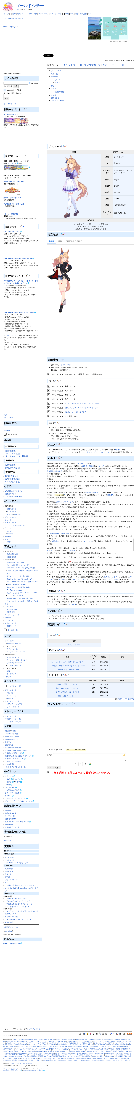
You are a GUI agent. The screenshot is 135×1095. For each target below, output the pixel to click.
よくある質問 (11, 511)
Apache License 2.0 (43, 1069)
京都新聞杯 (64, 533)
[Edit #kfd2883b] (72, 703)
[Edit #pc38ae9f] (24, 109)
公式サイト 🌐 (10, 776)
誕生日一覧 (7, 840)
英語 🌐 (9, 784)
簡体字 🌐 (18, 782)
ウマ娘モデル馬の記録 (13, 747)
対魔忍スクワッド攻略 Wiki (122, 1058)
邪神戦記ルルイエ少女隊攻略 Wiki (21, 1060)
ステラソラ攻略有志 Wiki (120, 1056)
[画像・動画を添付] (90, 764)
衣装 (6, 539)
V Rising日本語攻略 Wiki (74, 1046)
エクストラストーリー (13, 721)
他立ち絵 (54, 74)
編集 (14, 14)
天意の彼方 (9, 871)
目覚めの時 (9, 922)
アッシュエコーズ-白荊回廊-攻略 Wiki (96, 1050)
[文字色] (76, 764)
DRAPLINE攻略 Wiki (60, 1060)
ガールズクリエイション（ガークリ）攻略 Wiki (38, 1050)
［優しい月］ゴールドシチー (68, 696)
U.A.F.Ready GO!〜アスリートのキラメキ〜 (22, 582)
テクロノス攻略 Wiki (108, 1058)
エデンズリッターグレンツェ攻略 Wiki (58, 1043)
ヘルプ (90, 14)
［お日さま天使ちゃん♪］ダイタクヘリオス (20, 885)
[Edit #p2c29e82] (61, 590)
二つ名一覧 (9, 620)
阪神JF (110, 495)
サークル (8, 528)
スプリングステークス (64, 502)
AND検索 (34, 83)
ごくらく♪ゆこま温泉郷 (15, 595)
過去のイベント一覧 (12, 736)
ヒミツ (57, 83)
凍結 (30, 14)
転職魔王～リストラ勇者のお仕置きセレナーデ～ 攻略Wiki (76, 1051)
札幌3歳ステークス (92, 493)
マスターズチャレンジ (11, 114)
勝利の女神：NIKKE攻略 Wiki (90, 1046)
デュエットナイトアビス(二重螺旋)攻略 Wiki (117, 1055)
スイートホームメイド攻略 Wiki (60, 1050)
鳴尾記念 (55, 541)
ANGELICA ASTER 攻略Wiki (19, 1055)
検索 (76, 14)
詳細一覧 (10, 693)
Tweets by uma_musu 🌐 (12, 943)
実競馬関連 (9, 745)
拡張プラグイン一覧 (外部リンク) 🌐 (18, 821)
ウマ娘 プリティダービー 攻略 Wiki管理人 (20, 1063)
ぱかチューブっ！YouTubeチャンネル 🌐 (19, 801)
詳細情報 (54, 77)
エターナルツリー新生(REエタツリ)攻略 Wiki (51, 1058)
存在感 (7, 877)
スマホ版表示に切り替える (13, 18)
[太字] (85, 764)
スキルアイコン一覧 (12, 827)
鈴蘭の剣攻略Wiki (22, 1053)
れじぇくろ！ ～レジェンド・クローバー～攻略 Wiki (42, 1044)
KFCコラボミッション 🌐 (13, 231)
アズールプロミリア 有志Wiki (27, 1051)
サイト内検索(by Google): (13, 93)
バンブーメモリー (66, 365)
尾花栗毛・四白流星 (54, 471)
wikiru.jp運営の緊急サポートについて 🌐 (34, 1070)
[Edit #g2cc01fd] (57, 380)
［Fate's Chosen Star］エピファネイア (19, 919)
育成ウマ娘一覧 (10, 690)
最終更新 (83, 14)
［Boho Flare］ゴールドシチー (76, 412)
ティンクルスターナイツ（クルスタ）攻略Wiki (82, 1048)
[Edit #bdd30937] (64, 624)
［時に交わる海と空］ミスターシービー (19, 904)
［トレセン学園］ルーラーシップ (17, 898)
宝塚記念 (71, 551)
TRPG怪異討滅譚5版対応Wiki (83, 1058)
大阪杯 (117, 450)
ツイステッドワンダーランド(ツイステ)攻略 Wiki (41, 1041)
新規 (67, 14)
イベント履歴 (8, 417)
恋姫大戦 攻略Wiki (97, 1058)
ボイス (57, 80)
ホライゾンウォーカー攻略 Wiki (29, 1058)
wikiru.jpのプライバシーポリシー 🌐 (12, 1070)
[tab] (51, 241)
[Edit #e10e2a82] (21, 226)
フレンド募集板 (12, 453)
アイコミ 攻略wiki (69, 1058)
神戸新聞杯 (54, 533)
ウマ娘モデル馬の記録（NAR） (16, 750)
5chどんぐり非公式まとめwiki (63, 1053)
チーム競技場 (10, 641)
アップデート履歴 (11, 734)
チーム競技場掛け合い (14, 643)
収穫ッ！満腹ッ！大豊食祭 (16, 584)
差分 (35, 14)
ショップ (8, 520)
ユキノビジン (105, 452)
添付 (51, 14)
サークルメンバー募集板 (16, 456)
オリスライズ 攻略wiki (117, 1051)
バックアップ (43, 14)
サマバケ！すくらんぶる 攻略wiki (101, 1051)
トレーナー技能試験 (11, 214)
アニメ (53, 86)
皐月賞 (84, 466)
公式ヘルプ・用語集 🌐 (13, 793)
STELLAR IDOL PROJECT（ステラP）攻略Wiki (80, 1056)
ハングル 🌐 (18, 779)
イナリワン (51, 551)
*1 (70, 562)
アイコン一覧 (11, 695)
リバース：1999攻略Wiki (102, 1048)
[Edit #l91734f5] (23, 155)
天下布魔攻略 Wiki (62, 1044)
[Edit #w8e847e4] (63, 146)
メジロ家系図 (10, 764)
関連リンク (55, 98)
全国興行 (8, 542)
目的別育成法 (11, 557)
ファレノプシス (10, 860)
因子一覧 (8, 617)
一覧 (72, 14)
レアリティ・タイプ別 (14, 704)
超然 (6, 882)
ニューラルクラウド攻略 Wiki (19, 1044)
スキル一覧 (9, 606)
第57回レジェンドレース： (13, 198)
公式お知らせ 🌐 (11, 787)
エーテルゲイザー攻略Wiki (62, 1048)
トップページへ (11, 104)
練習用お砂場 (10, 824)
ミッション (9, 531)
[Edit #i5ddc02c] (61, 234)
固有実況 (8, 676)
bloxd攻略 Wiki (7, 1060)
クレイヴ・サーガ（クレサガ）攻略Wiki (43, 1048)
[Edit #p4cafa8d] (59, 457)
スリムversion (12, 609)
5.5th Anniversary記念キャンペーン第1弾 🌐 (20, 312)
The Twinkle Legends (14, 590)
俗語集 (13, 731)
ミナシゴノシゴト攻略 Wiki (39, 1043)
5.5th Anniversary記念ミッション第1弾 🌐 (19, 258)
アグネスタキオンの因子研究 (14, 204)
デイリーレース (12, 335)
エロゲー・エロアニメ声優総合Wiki (103, 1056)
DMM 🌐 (10, 779)
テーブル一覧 (10, 816)
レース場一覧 (13, 630)
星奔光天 (8, 874)
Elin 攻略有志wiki (32, 1055)
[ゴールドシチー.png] (74, 186)
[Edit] (26, 109)
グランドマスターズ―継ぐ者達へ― (19, 576)
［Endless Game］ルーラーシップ (17, 901)
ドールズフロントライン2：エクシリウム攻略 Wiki (53, 1046)
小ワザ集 (10, 514)
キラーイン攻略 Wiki (36, 1060)
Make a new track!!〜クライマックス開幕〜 (22, 568)
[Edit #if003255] (59, 610)
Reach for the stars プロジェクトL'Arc (20, 579)
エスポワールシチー (111, 577)
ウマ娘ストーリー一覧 (13, 719)
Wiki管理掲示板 (12, 482)
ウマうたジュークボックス (16, 525)
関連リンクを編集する (126, 699)
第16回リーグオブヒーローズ (14, 181)
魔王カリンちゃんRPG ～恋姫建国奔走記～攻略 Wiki (52, 1055)
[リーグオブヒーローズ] (12, 190)
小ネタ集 (17, 514)
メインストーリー (11, 716)
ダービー (102, 466)
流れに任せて (10, 857)
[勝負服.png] (59, 280)
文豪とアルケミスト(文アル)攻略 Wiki (23, 1039)
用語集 (7, 731)
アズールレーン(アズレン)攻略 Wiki (65, 1039)
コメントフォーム (58, 100)
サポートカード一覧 (12, 701)
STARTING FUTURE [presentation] (74, 241)
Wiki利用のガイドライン (13, 491)
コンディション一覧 (12, 615)
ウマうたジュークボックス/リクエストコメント (22, 911)
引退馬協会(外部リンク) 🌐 (14, 753)
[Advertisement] (22, 53)
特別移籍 (8, 536)
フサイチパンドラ (11, 880)
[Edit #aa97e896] (61, 359)
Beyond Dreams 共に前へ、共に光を (20, 598)
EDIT (5, 415)
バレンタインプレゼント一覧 (15, 767)
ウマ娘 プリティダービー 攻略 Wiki (103, 1043)
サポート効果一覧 (13, 707)
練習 (8, 671)
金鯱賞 (61, 579)
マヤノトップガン (92, 452)
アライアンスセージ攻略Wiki (23, 1048)
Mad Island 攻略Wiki (53, 1051)
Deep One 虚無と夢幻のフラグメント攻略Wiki (79, 1041)
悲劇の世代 (59, 92)
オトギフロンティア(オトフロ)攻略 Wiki (44, 1039)
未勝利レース (11, 626)
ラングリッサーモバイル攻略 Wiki (111, 1039)
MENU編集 (8, 931)
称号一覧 (10, 533)
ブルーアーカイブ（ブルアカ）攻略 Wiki (104, 1041)
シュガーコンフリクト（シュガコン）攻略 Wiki (80, 1044)
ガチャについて (10, 517)
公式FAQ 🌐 (9, 795)
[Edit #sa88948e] (27, 275)
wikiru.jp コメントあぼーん (10, 1069)
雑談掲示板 (10, 451)
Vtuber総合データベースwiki (114, 1053)
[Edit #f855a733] (59, 444)
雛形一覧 (8, 810)
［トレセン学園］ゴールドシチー (67, 684)
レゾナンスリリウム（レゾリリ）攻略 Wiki (78, 1060)
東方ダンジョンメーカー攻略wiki (95, 1055)
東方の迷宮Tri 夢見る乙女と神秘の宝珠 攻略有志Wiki (52, 1056)
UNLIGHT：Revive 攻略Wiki (10, 1051)
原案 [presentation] (60, 241)
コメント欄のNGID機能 (13, 496)
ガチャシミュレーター (13, 761)
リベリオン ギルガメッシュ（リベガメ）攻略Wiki (41, 1053)
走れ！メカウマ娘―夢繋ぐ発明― (18, 587)
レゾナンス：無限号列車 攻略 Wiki (97, 1053)
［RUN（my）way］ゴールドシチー (67, 688)
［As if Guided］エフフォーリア (16, 863)
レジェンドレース (13, 657)
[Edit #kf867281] (65, 674)
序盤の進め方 (11, 509)
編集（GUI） (22, 14)
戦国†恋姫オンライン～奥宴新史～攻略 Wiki (81, 1043)
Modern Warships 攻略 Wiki (77, 1050)
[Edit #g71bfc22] (57, 422)
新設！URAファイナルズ (15, 562)
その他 (53, 95)
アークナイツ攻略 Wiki (94, 1039)
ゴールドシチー (30, 6)
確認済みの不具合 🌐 (14, 790)
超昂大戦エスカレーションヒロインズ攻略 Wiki (18, 1043)
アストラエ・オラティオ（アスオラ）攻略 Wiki (117, 1060)
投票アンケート (10, 742)
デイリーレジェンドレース (16, 652)
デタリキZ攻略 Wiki (60, 1041)
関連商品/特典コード (12, 739)
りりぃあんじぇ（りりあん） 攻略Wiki (117, 1050)
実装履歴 (7, 430)
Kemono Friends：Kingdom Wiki (119, 1048)
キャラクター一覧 (14, 686)
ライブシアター (10, 522)
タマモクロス (83, 464)
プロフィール (56, 71)
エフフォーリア (10, 914)
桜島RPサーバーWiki (41, 1051)
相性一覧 (10, 698)
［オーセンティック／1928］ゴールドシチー (81, 403)
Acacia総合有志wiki (48, 1060)
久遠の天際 (9, 869)
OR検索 (9, 86)
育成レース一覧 (10, 623)
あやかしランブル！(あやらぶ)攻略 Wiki (16, 1041)
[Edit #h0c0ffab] (61, 650)
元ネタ (53, 88)
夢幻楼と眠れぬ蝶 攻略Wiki (79, 1053)
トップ (6, 14)
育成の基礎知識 (12, 554)
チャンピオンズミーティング (17, 660)
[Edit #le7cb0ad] (57, 635)
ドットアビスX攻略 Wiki (97, 1060)
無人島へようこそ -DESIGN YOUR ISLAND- (22, 593)
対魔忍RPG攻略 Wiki (81, 1039)
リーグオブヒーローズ (14, 663)
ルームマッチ (11, 674)
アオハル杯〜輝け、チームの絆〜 (18, 565)
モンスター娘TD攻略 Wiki (101, 1044)
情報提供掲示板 (12, 467)
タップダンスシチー (112, 579)
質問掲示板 (10, 465)
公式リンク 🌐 (13, 163)
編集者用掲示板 (12, 479)
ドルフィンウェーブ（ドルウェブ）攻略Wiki (111, 1046)
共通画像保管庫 (10, 813)
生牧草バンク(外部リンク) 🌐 (15, 758)
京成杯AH (72, 604)
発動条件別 (11, 612)
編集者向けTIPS (10, 819)
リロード (58, 14)
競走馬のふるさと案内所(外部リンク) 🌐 (19, 756)
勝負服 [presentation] (51, 241)
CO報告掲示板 (12, 476)
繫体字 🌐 (10, 782)
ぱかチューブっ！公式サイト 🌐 (16, 798)
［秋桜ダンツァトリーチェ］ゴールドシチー (81, 408)
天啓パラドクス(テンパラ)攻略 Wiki (118, 1044)
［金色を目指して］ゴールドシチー (67, 692)
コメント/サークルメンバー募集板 (17, 906)
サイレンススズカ (79, 579)
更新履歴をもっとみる (11, 927)
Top (17, 10)
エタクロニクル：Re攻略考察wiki (76, 1055)
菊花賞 (91, 466)
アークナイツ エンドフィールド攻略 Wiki (28, 1046)
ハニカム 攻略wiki (20, 1050)
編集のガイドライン (12, 494)
